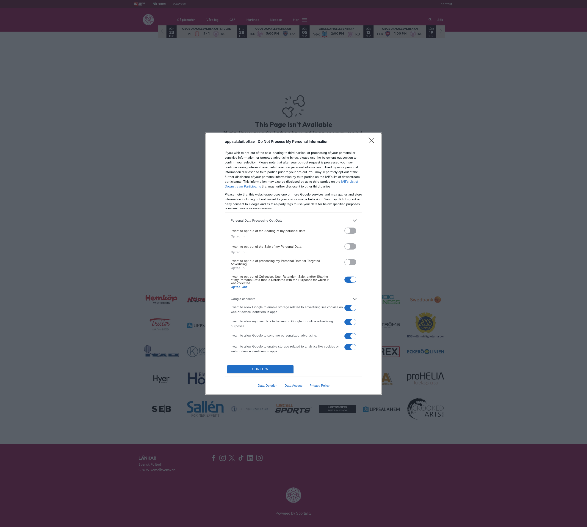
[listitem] (293, 220)
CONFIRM (260, 369)
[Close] (372, 142)
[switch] (350, 231)
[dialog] (293, 263)
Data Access (293, 385)
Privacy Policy (319, 385)
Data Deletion (267, 385)
